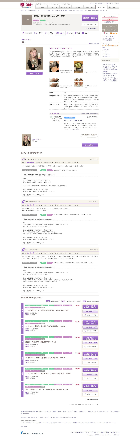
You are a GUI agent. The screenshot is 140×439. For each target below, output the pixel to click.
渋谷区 (59, 411)
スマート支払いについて (109, 64)
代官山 (70, 411)
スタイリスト (105, 50)
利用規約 (97, 435)
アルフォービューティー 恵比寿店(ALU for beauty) (104, 422)
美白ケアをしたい (92, 411)
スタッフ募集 (24, 426)
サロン (104, 47)
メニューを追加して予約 (91, 311)
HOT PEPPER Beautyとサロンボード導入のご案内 (85, 432)
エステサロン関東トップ (47, 10)
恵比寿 (64, 411)
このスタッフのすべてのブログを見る (89, 113)
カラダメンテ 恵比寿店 (86, 422)
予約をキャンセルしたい (109, 77)
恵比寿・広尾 (47, 411)
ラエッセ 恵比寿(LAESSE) (75, 422)
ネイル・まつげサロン (65, 7)
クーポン (104, 52)
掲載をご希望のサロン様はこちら (110, 432)
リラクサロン (89, 7)
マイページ (110, 3)
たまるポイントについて (108, 36)
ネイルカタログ (77, 7)
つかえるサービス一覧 (108, 38)
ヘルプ (117, 3)
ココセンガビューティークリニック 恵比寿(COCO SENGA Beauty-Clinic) (51, 422)
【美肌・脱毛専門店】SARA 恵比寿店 (49, 16)
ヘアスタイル (53, 7)
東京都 (54, 411)
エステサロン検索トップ (98, 3)
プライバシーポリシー (106, 435)
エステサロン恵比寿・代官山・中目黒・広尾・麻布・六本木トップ (70, 10)
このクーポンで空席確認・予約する (90, 306)
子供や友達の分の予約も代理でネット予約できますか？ (110, 74)
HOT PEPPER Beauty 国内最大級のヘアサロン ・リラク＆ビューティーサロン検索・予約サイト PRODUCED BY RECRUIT (27, 5)
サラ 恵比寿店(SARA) (93, 10)
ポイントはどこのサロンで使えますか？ (110, 70)
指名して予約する (34, 73)
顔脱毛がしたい (82, 411)
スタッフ (102, 10)
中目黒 (75, 411)
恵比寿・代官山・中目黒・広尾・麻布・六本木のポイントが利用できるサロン (58, 417)
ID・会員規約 (90, 435)
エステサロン (101, 7)
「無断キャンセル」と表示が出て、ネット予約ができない (110, 80)
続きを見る (76, 129)
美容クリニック (113, 7)
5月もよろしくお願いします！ (74, 120)
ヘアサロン (41, 7)
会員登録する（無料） (110, 22)
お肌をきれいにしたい (104, 411)
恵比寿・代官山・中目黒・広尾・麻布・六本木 (31, 411)
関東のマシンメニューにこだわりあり (29, 417)
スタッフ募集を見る (90, 28)
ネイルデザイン (106, 56)
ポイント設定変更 (107, 40)
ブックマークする (91, 24)
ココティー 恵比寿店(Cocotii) (27, 422)
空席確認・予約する (90, 18)
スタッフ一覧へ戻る (94, 43)
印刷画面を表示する (92, 399)
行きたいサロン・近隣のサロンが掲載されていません (110, 67)
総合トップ (23, 10)
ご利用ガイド (116, 435)
